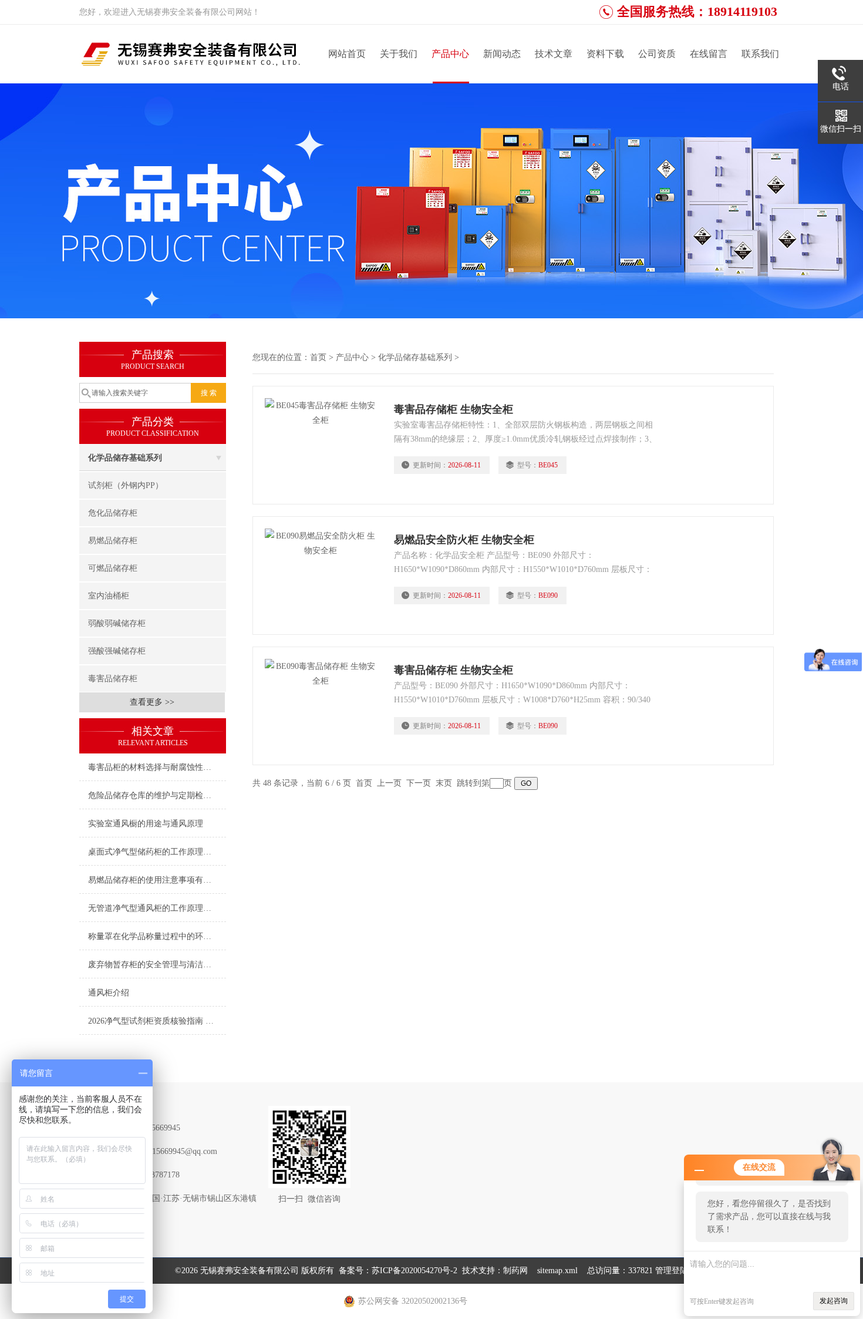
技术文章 (553, 54)
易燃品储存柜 (112, 540)
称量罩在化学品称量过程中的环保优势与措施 (157, 936)
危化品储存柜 (112, 513)
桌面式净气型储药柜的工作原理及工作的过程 (157, 851)
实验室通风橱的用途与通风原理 (145, 823)
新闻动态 (502, 54)
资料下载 (605, 54)
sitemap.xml (557, 1270)
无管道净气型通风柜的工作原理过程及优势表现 (157, 908)
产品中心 (450, 54)
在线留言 (708, 54)
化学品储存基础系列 (125, 457)
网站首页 (347, 54)
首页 (318, 357)
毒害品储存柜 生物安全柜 (453, 670)
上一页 (389, 783)
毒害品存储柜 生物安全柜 (453, 409)
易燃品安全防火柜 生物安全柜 (464, 540)
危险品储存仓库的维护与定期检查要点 (157, 795)
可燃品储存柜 (112, 568)
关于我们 (398, 54)
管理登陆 (671, 1270)
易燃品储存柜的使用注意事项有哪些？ (157, 880)
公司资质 (657, 54)
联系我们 (760, 54)
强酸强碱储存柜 (117, 651)
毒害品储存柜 (112, 678)
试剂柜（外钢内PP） (125, 485)
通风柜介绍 (108, 992)
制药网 (515, 1270)
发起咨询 (834, 1301)
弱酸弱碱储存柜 (117, 623)
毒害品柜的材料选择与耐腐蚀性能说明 (157, 767)
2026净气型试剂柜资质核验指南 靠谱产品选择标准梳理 (157, 1021)
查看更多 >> (152, 702)
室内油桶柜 (108, 595)
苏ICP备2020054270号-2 (414, 1270)
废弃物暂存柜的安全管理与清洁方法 (154, 964)
